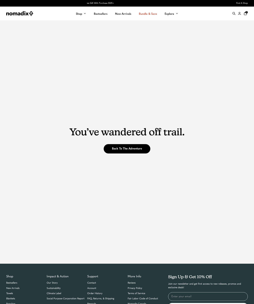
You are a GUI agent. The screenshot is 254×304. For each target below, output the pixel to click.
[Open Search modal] (234, 13)
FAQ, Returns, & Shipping (100, 298)
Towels (9, 293)
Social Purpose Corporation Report (65, 298)
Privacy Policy (135, 288)
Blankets (10, 298)
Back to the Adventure (127, 148)
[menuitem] (81, 13)
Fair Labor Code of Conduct (143, 298)
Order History (94, 293)
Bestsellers (11, 283)
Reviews (132, 283)
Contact (91, 283)
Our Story (52, 283)
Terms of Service (136, 293)
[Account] (239, 13)
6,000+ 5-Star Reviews (127, 3)
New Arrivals (13, 288)
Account (91, 288)
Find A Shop (242, 3)
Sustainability (54, 288)
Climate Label (54, 293)
